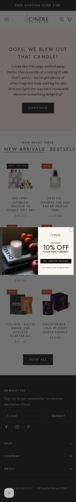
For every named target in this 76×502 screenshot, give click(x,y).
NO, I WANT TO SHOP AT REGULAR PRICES (56, 268)
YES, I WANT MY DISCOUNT (56, 261)
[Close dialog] (71, 229)
